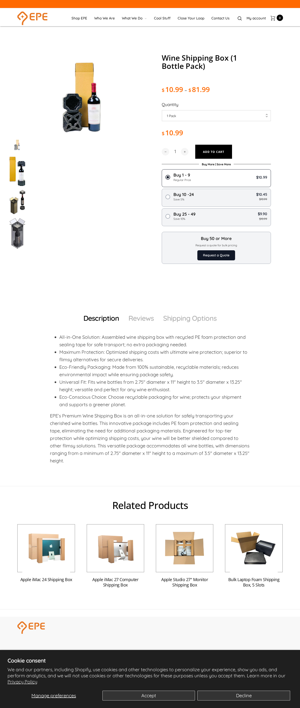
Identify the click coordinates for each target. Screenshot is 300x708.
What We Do (132, 18)
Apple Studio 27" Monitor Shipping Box (184, 582)
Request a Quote (216, 255)
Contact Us (220, 18)
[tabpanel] (83, 110)
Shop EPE (79, 18)
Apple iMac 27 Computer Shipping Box (115, 582)
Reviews (141, 318)
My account (256, 18)
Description (101, 318)
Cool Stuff (162, 18)
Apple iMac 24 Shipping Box (46, 580)
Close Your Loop (191, 18)
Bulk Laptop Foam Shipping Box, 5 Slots (254, 582)
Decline (244, 695)
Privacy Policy (22, 682)
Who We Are (104, 18)
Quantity (170, 104)
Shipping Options (190, 318)
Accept (148, 695)
